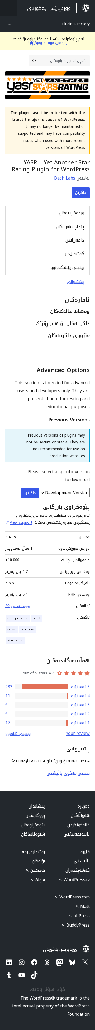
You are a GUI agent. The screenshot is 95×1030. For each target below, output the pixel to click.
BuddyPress (75, 925)
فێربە (85, 852)
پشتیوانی (75, 281)
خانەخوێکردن (78, 825)
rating (11, 629)
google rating (17, 618)
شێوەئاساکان (33, 834)
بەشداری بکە (33, 852)
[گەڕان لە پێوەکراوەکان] (33, 60)
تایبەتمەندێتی (77, 834)
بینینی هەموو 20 (17, 606)
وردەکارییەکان (71, 213)
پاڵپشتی (82, 861)
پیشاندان (36, 806)
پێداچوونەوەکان (70, 226)
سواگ (37, 880)
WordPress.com (72, 897)
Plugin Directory (76, 24)
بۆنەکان (38, 861)
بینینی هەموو (18, 733)
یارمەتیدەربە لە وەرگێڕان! (47, 42)
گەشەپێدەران (77, 870)
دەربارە (84, 806)
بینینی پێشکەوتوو (67, 267)
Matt (82, 906)
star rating (15, 640)
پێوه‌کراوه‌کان (33, 825)
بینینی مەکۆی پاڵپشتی (68, 773)
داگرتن (80, 192)
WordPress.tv (74, 880)
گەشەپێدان (74, 254)
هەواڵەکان (80, 815)
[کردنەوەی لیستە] (8, 8)
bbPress (79, 916)
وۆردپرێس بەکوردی (60, 949)
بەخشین (35, 870)
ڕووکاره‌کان (35, 815)
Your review (78, 733)
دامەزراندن (74, 240)
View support (21, 522)
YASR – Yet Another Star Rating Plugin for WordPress (51, 166)
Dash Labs (64, 178)
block (37, 618)
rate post (28, 629)
